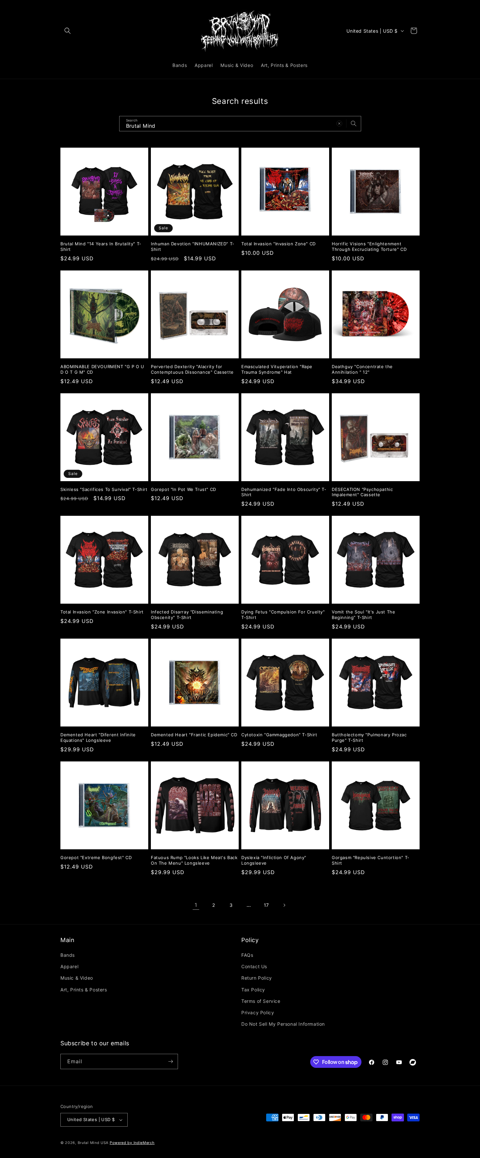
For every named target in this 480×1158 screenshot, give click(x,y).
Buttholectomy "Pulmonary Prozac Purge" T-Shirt (369, 737)
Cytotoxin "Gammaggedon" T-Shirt (279, 734)
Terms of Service (260, 1001)
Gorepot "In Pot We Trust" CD (183, 489)
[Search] (353, 123)
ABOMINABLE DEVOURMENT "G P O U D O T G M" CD (102, 369)
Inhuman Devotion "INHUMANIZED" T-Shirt (192, 246)
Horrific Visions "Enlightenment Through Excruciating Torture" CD (369, 246)
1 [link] (196, 905)
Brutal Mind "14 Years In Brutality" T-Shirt (100, 246)
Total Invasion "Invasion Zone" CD (278, 243)
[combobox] (240, 123)
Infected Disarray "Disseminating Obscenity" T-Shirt (187, 614)
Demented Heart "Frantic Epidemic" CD (194, 734)
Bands (67, 955)
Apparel (69, 966)
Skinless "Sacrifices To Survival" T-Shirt (104, 489)
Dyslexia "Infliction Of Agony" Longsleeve (273, 860)
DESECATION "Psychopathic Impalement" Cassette (362, 492)
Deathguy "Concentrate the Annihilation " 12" (362, 369)
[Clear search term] (339, 123)
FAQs (247, 955)
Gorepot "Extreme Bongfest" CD (96, 857)
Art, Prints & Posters (83, 989)
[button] (67, 31)
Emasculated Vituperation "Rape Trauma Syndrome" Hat (276, 369)
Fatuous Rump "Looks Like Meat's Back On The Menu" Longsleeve (194, 860)
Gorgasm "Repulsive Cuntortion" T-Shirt (370, 860)
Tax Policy (253, 989)
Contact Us (254, 966)
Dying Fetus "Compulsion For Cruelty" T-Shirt (283, 614)
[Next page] (284, 905)
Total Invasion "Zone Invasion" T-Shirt (102, 611)
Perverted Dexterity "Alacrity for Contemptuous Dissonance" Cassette (192, 369)
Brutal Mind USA (93, 1142)
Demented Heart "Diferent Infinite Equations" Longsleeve (98, 737)
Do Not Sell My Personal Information (283, 1024)
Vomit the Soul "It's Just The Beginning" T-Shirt (363, 614)
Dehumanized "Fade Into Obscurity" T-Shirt (284, 492)
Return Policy (256, 978)
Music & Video (76, 978)
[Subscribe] (170, 1061)
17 (266, 905)
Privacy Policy (257, 1012)
